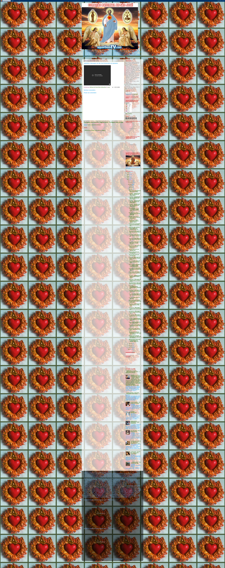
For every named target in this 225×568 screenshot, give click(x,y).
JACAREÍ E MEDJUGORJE (134, 412)
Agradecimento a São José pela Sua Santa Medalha (135, 283)
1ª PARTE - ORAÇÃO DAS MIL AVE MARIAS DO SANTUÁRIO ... (134, 205)
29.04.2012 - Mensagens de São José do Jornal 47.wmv (135, 243)
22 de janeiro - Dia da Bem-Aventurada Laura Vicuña (135, 452)
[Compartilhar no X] (117, 87)
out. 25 (130, 189)
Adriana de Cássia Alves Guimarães (98, 87)
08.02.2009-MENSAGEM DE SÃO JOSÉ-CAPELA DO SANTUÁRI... (135, 301)
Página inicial (104, 122)
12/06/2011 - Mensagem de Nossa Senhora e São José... (135, 304)
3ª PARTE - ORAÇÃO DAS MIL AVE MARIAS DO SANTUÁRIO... (134, 198)
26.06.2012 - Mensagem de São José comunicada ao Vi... (135, 232)
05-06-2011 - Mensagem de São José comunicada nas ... (135, 308)
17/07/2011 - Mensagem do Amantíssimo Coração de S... (135, 291)
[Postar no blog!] (115, 87)
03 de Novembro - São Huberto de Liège (136, 463)
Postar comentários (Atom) (94, 124)
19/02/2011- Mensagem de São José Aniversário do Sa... (135, 295)
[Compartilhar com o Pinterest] (119, 87)
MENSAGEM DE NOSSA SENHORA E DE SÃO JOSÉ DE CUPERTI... (135, 333)
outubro (130, 184)
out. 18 (130, 345)
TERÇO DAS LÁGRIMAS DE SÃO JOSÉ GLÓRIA (135, 191)
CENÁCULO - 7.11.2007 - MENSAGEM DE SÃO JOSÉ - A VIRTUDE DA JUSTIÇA (132, 371)
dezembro (130, 181)
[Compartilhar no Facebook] (118, 87)
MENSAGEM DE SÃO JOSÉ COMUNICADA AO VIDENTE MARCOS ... (134, 340)
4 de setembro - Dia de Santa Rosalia (136, 431)
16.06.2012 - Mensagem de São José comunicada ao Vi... (135, 239)
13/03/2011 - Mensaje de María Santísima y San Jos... (134, 329)
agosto (129, 349)
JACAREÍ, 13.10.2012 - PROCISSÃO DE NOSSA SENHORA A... (134, 217)
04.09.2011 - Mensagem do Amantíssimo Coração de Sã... (135, 280)
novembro (130, 182)
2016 (128, 172)
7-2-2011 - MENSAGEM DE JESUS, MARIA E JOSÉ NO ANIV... (135, 319)
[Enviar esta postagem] (112, 87)
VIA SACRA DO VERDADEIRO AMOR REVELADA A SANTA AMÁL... (134, 210)
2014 (128, 176)
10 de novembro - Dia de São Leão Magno (135, 403)
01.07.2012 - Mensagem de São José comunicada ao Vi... (135, 235)
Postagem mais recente (91, 122)
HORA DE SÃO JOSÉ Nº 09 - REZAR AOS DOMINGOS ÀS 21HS (136, 442)
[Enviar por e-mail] (114, 87)
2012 (128, 179)
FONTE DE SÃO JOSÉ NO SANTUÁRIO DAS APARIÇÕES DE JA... (134, 228)
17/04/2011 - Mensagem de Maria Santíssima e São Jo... (135, 325)
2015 (128, 174)
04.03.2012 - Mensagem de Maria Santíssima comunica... (135, 246)
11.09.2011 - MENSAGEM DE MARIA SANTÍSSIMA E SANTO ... (135, 276)
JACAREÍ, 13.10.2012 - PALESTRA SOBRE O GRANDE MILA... (134, 221)
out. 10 (130, 347)
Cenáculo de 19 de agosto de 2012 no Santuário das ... (134, 224)
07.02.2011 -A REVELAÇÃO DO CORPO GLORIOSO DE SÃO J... (135, 269)
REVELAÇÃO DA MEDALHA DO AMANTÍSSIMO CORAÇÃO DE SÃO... (135, 265)
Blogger (121, 559)
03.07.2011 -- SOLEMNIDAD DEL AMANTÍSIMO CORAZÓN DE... (135, 287)
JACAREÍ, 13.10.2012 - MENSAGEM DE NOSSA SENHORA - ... (134, 213)
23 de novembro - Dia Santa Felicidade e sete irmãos (132, 393)
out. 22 (130, 343)
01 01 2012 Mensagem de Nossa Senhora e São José (134, 262)
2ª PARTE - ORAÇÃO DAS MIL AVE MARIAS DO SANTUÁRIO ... (134, 201)
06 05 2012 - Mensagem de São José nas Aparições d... (135, 273)
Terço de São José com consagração (134, 250)
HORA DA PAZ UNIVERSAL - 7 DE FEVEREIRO (135, 422)
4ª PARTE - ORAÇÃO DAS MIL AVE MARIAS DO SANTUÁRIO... (134, 194)
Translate (135, 94)
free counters (129, 113)
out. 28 (130, 187)
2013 (128, 177)
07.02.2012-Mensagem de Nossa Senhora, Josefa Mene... (134, 258)
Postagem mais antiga (116, 122)
